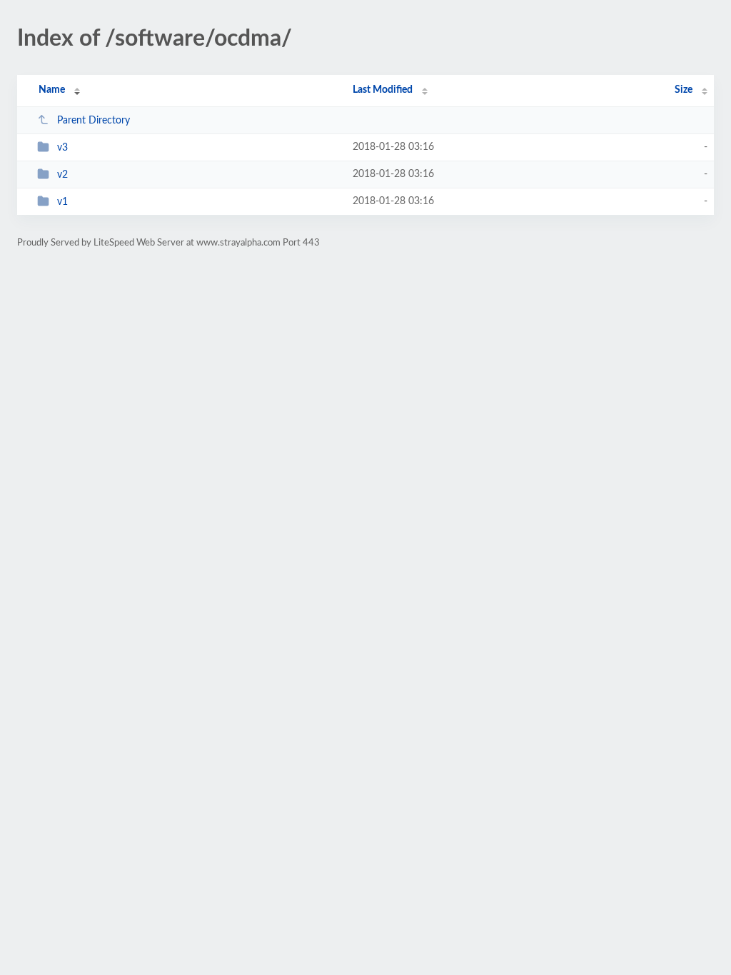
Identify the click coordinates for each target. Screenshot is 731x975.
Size (683, 90)
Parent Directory (93, 121)
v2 (62, 175)
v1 (62, 202)
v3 (62, 148)
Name (52, 90)
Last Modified (383, 90)
